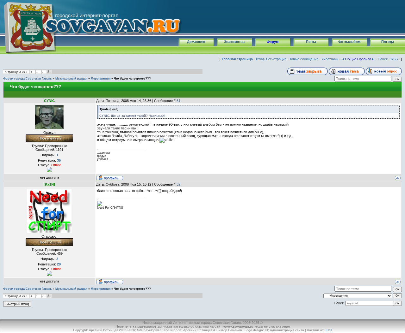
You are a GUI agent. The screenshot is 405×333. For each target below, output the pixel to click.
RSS (394, 59)
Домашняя (196, 42)
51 (178, 101)
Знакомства (234, 42)
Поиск (383, 59)
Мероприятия (100, 78)
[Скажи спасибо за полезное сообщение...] (49, 169)
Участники (329, 59)
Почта (311, 42)
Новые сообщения (303, 59)
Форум (272, 42)
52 (178, 184)
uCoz (328, 330)
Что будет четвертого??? (132, 78)
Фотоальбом (349, 42)
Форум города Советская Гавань (27, 78)
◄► (358, 59)
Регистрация (276, 59)
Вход (260, 59)
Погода (387, 42)
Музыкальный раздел (71, 78)
